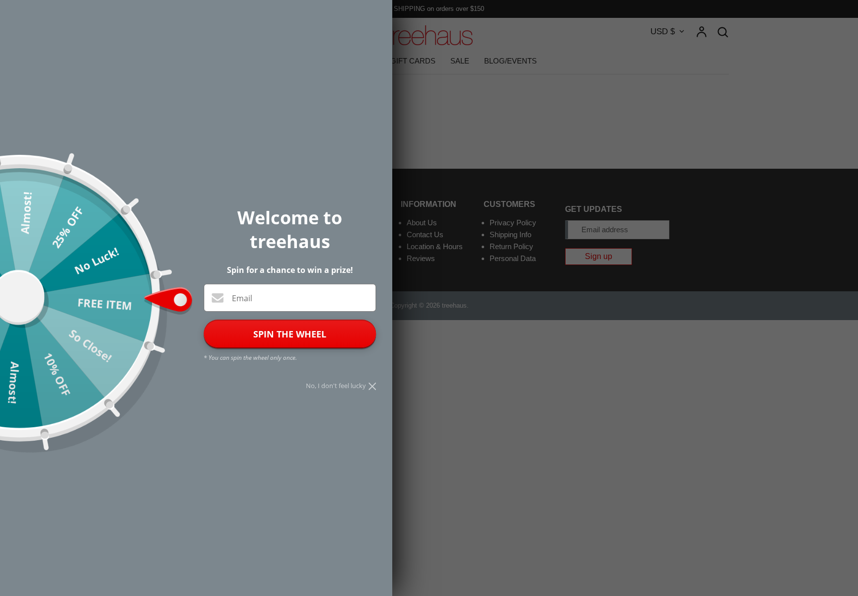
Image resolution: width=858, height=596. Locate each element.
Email (242, 298)
